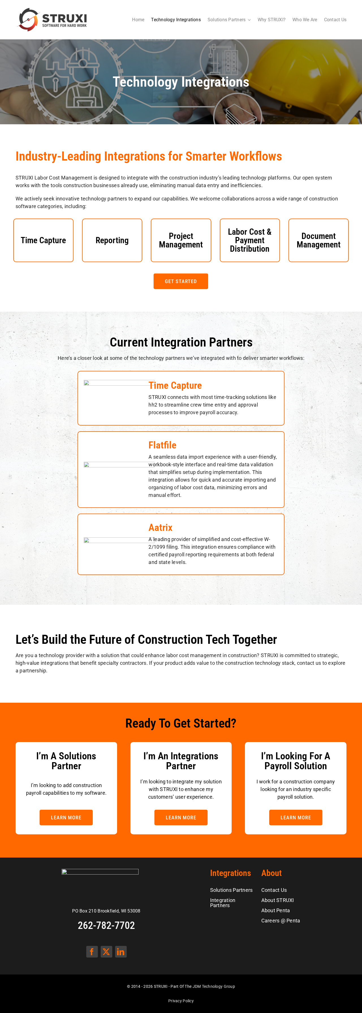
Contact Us (274, 890)
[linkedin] (121, 952)
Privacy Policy (181, 1001)
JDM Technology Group (214, 986)
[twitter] (106, 952)
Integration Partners (223, 902)
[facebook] (92, 952)
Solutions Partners (231, 890)
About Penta (275, 910)
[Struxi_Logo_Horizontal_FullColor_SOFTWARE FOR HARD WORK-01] (52, 9)
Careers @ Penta (280, 921)
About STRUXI (277, 900)
